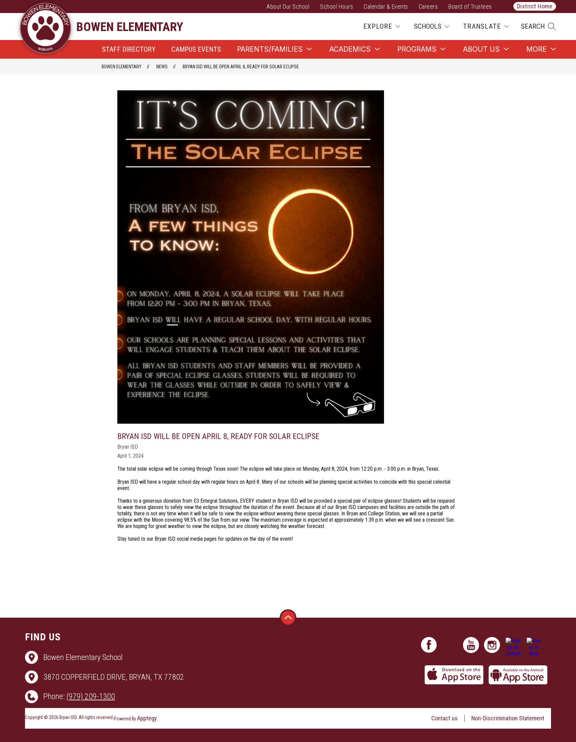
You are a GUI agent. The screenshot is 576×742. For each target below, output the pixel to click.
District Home (535, 6)
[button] (538, 26)
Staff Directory (128, 49)
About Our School (287, 6)
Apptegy (147, 718)
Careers (428, 6)
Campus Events (196, 49)
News (162, 66)
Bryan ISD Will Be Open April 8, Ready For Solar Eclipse (241, 66)
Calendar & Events (386, 6)
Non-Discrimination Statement (507, 718)
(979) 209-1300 (90, 696)
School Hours (336, 6)
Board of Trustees (470, 6)
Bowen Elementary (121, 66)
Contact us (444, 718)
